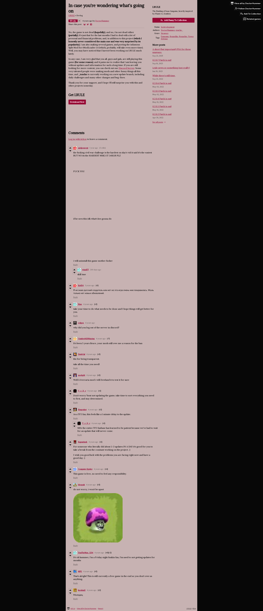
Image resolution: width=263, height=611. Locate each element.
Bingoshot (82, 409)
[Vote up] (70, 147)
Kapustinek (82, 442)
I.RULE (71, 15)
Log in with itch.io (77, 139)
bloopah (81, 485)
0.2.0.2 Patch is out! (161, 114)
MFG (80, 571)
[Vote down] (70, 150)
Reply (75, 265)
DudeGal (81, 354)
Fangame (165, 36)
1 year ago (94, 148)
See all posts (157, 122)
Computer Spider (85, 469)
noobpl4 (81, 375)
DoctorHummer (102, 21)
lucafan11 (81, 590)
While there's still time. (163, 75)
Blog (194, 608)
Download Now (77, 102)
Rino (80, 304)
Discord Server (126, 68)
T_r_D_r (82, 391)
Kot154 (81, 285)
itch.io (73, 608)
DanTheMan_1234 (85, 553)
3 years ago (89, 285)
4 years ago (88, 304)
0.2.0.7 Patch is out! (161, 60)
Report (100, 608)
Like (74, 21)
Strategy (164, 33)
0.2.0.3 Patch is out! (161, 106)
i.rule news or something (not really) (171, 67)
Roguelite (183, 36)
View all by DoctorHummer (86, 608)
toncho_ (179, 30)
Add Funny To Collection (175, 20)
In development (168, 27)
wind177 (85, 270)
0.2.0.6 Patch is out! (161, 83)
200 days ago (95, 270)
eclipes (81, 323)
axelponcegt (83, 148)
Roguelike (174, 36)
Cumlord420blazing (86, 338)
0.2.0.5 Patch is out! (161, 91)
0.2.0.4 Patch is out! (161, 98)
